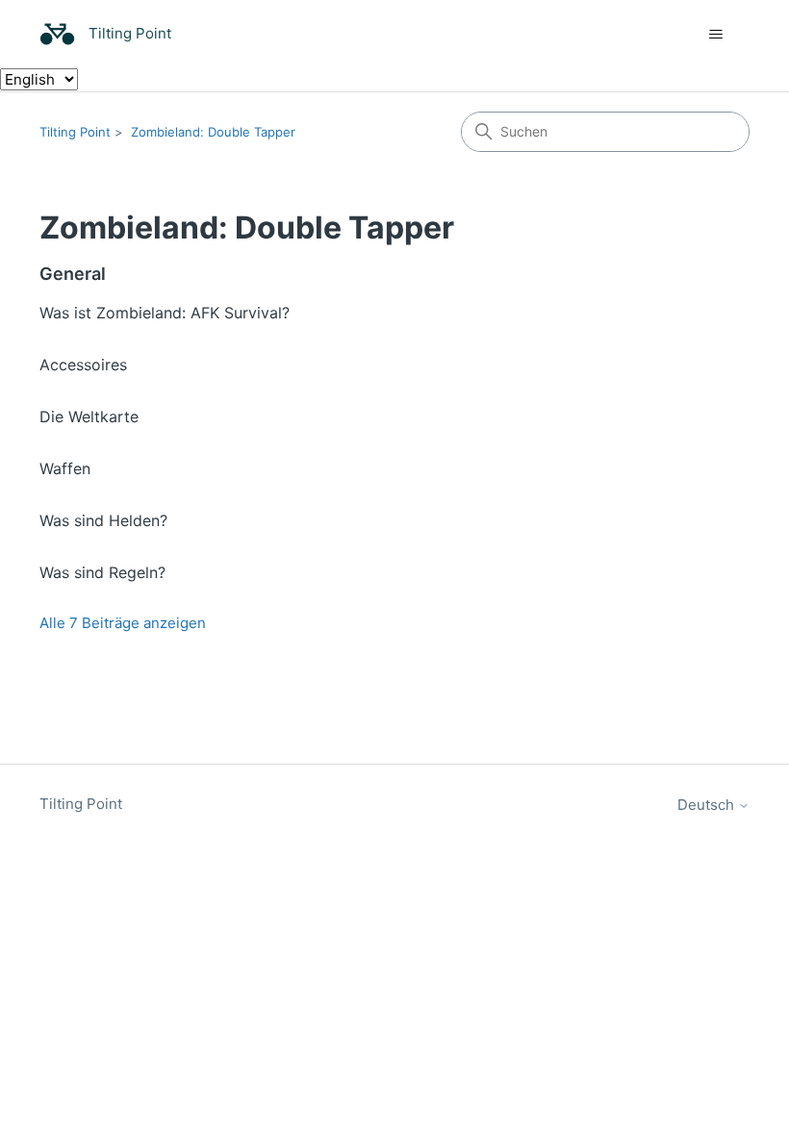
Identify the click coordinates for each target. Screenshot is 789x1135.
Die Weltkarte (89, 416)
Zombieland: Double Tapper (213, 131)
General (72, 274)
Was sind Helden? (103, 520)
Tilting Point (75, 131)
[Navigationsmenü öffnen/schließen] (715, 34)
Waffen (64, 468)
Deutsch (707, 804)
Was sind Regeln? (102, 572)
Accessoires (83, 364)
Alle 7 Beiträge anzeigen (122, 623)
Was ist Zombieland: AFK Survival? (164, 312)
